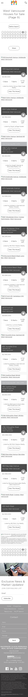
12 (5, 34)
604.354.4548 (14, 651)
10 (25, 32)
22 (5, 37)
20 (25, 34)
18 (20, 34)
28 (20, 37)
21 (2, 37)
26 (15, 37)
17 (17, 34)
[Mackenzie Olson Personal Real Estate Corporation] (14, 4)
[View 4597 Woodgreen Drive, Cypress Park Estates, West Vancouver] (14, 218)
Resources (8, 611)
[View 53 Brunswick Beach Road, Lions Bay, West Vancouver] (14, 257)
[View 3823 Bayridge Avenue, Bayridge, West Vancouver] (14, 455)
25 (12, 37)
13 (7, 34)
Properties (17, 606)
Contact (21, 609)
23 (7, 37)
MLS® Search (19, 611)
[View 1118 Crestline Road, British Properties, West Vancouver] (14, 376)
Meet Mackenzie (10, 609)
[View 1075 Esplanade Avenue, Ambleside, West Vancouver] (14, 177)
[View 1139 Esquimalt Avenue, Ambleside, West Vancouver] (14, 58)
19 (22, 34)
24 (10, 37)
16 (15, 34)
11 (2, 34)
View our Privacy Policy (6, 691)
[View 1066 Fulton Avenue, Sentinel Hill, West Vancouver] (14, 137)
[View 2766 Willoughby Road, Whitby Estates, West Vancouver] (14, 416)
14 (10, 34)
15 (12, 34)
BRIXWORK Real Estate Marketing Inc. (10, 694)
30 (25, 37)
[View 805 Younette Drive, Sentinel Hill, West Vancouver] (14, 336)
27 (17, 37)
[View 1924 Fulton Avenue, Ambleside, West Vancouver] (14, 98)
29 (22, 37)
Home (9, 606)
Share (14, 48)
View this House (14, 91)
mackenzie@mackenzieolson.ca (14, 653)
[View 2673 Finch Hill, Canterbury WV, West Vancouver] (14, 297)
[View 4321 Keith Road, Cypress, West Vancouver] (14, 495)
